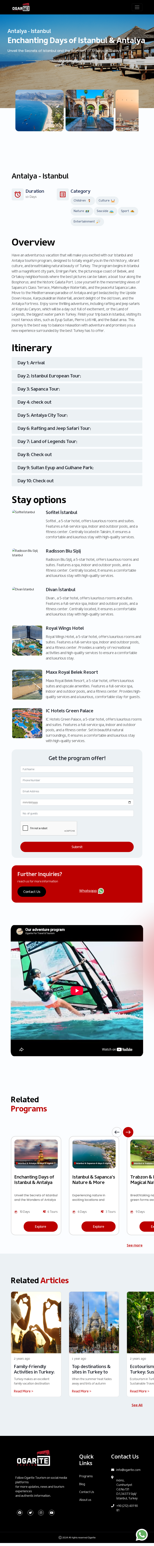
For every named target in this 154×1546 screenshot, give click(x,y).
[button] (117, 1132)
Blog (82, 1484)
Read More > (23, 1391)
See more (135, 1245)
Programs (86, 1476)
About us (85, 1500)
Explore (40, 1226)
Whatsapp (88, 890)
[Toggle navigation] (137, 7)
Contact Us (31, 891)
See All (137, 1405)
